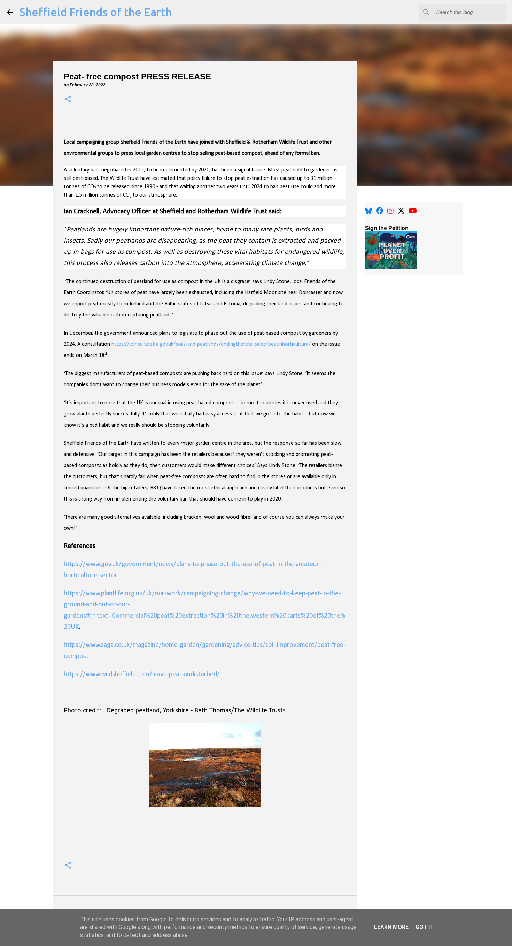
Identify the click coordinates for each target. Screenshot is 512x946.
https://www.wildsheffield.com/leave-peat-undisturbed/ (142, 674)
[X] (401, 210)
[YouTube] (413, 210)
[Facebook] (379, 210)
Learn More (391, 927)
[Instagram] (390, 210)
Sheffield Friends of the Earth (96, 12)
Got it (425, 927)
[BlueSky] (368, 210)
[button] (68, 99)
